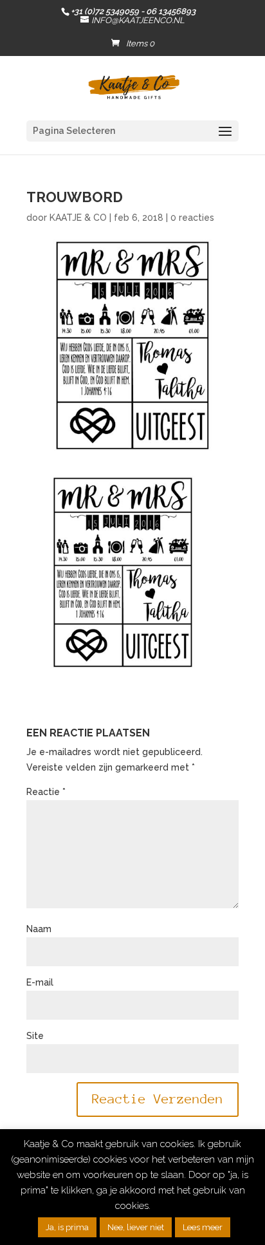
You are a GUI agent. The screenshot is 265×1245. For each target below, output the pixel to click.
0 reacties (192, 217)
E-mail (39, 982)
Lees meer (203, 1227)
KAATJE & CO (78, 217)
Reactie (46, 792)
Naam (38, 929)
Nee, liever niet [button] (135, 1227)
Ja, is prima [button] (67, 1227)
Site (35, 1036)
